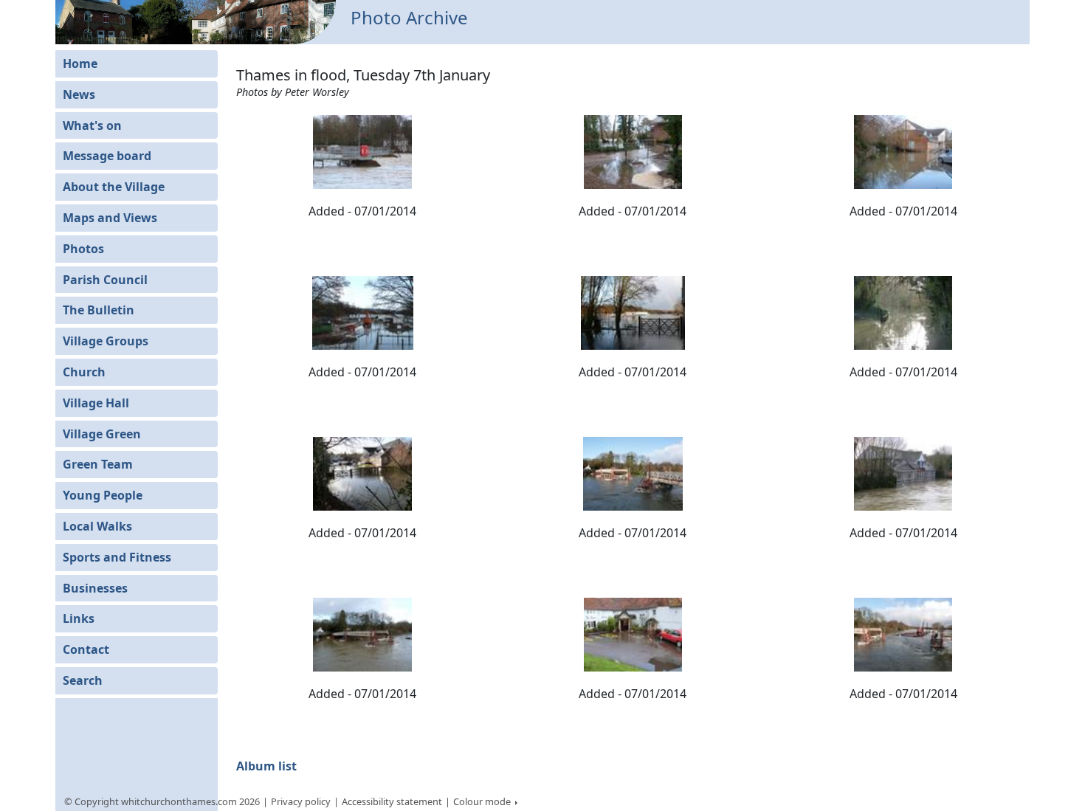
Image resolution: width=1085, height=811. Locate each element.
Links (78, 618)
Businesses (95, 588)
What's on (92, 125)
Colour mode (483, 801)
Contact (86, 649)
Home (80, 63)
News (79, 94)
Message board (107, 156)
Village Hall (96, 403)
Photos (83, 249)
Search (83, 680)
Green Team (98, 464)
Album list (266, 766)
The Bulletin (98, 310)
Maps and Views (110, 218)
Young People (102, 495)
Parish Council (105, 280)
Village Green (102, 434)
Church (84, 372)
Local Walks (97, 526)
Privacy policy (301, 801)
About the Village (114, 187)
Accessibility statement (392, 801)
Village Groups (105, 341)
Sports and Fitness (117, 557)
